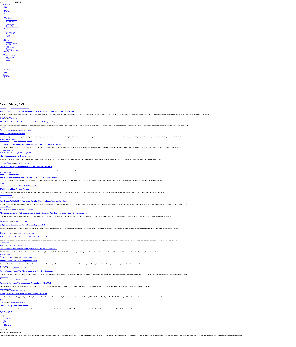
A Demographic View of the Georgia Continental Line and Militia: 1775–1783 (30, 144)
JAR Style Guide (10, 21)
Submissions (6, 17)
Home (4, 15)
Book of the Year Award (12, 27)
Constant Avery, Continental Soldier (14, 306)
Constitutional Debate (5, 163)
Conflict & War (7, 5)
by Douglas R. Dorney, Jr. (6, 150)
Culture (5, 9)
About (4, 31)
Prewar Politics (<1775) (6, 197)
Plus (4, 13)
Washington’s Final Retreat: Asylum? (15, 189)
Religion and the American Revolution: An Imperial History (23, 225)
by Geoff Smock (4, 277)
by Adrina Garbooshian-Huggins (8, 139)
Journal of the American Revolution (8, 345)
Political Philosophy (5, 221)
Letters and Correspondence (7, 130)
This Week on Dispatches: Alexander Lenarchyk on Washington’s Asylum (29, 122)
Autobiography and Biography (7, 209)
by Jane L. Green (4, 266)
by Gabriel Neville (4, 230)
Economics (5, 10)
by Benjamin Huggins (5, 289)
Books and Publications (6, 233)
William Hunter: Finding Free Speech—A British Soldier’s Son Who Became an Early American (38, 111)
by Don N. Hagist (4, 162)
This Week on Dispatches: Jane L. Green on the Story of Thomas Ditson (28, 177)
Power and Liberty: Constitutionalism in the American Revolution (26, 167)
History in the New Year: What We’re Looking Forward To (23, 294)
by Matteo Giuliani (4, 242)
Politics (5, 7)
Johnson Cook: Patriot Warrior (12, 134)
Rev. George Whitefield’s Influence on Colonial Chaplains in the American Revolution (34, 201)
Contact (8, 36)
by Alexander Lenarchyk (6, 195)
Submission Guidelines (11, 20)
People (4, 6)
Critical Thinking (7, 11)
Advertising (6, 28)
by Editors (2, 127)
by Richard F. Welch (5, 254)
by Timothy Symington (5, 117)
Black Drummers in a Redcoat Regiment (16, 156)
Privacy (8, 35)
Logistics (2, 279)
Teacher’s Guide (10, 33)
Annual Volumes (10, 24)
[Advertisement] (148, 90)
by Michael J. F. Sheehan (6, 311)
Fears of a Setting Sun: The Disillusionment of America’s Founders (26, 271)
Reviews (2, 245)
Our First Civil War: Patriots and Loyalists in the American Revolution (28, 249)
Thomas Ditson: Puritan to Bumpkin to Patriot (18, 261)
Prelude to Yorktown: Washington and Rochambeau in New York (25, 283)
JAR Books (6, 22)
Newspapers (3, 108)
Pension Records (4, 153)
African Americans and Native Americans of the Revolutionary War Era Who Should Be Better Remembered (43, 213)
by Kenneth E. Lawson (5, 207)
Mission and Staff (10, 32)
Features (2, 118)
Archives (5, 29)
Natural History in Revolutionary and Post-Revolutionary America (26, 237)
